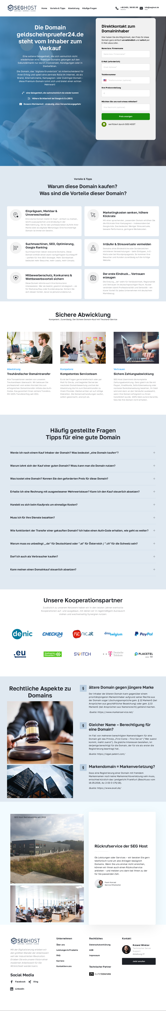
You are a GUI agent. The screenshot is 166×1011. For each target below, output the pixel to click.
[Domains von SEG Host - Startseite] (25, 941)
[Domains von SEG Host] (100, 974)
